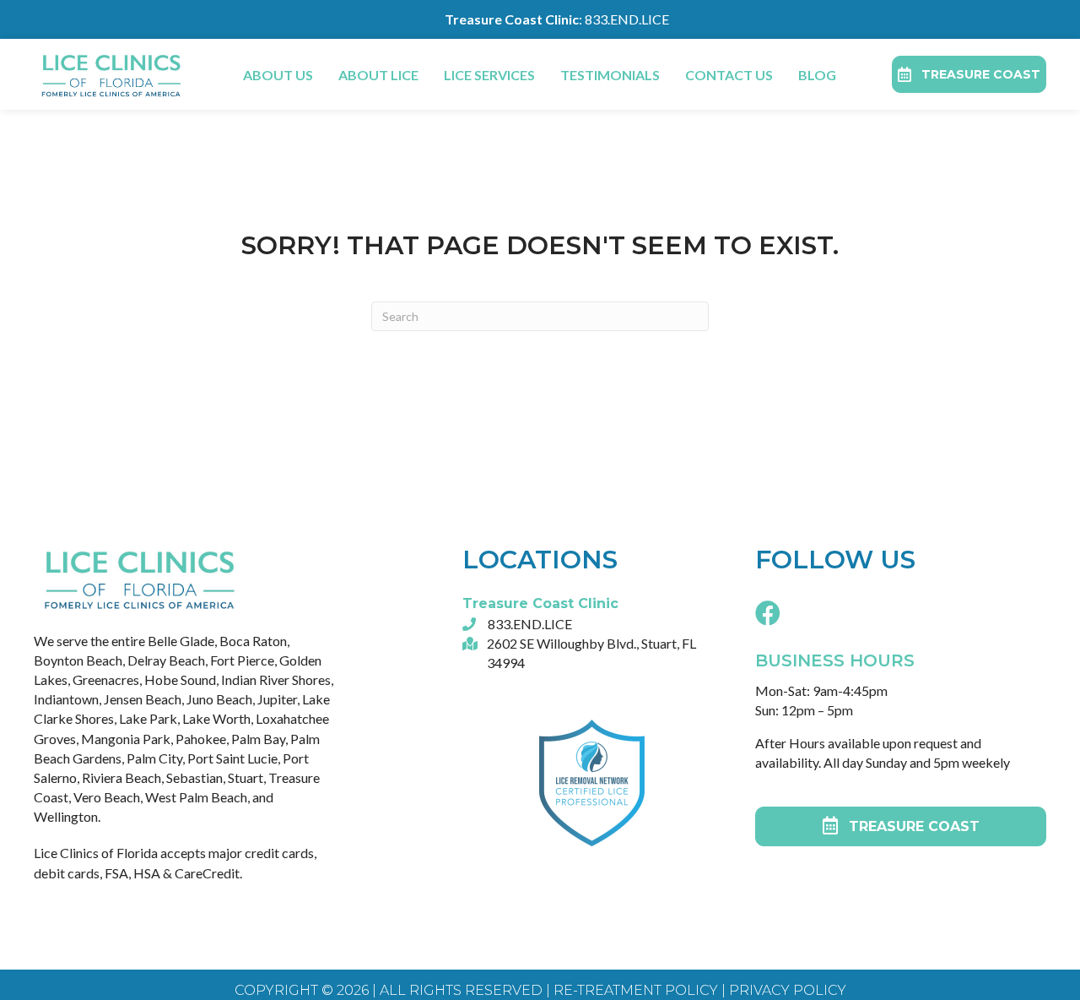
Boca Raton (253, 641)
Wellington (66, 816)
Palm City (154, 758)
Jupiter (277, 699)
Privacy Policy (787, 990)
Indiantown (66, 699)
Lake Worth (216, 718)
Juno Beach (219, 699)
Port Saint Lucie (232, 758)
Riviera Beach (121, 777)
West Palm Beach (196, 797)
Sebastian (194, 777)
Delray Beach (166, 660)
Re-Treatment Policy (634, 990)
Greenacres (106, 679)
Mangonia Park (125, 739)
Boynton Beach (78, 660)
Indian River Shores (276, 679)
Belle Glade (181, 641)
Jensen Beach (142, 699)
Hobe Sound (180, 679)
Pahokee (201, 739)
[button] (767, 612)
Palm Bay (258, 739)
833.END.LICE (627, 19)
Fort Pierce (242, 660)
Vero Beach (106, 797)
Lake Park (148, 718)
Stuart (245, 777)
